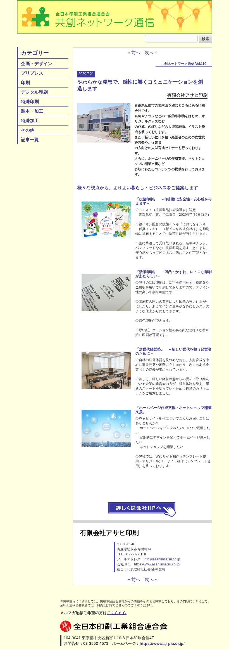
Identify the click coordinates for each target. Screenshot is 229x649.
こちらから (117, 612)
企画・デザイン (36, 63)
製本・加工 (32, 111)
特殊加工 (30, 120)
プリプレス (32, 73)
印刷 (25, 82)
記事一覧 (30, 139)
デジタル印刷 (34, 92)
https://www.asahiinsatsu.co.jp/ (157, 564)
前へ (135, 52)
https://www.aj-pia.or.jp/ (162, 643)
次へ (149, 52)
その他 (27, 130)
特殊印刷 (30, 101)
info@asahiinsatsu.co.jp (162, 559)
